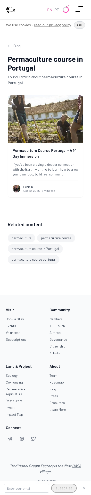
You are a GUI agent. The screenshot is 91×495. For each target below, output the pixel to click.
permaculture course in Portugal (35, 249)
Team (54, 375)
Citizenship (58, 346)
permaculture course (56, 238)
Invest (10, 407)
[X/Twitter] (33, 438)
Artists (55, 353)
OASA (76, 465)
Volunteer (13, 332)
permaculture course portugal (34, 259)
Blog (53, 389)
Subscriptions (16, 339)
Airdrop (55, 332)
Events (11, 326)
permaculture (21, 238)
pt (56, 9)
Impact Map (14, 414)
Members (56, 319)
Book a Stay (15, 319)
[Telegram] (10, 438)
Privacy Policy (45, 481)
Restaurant (14, 401)
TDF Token (57, 326)
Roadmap (57, 382)
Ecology (11, 375)
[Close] (84, 488)
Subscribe (64, 488)
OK (79, 25)
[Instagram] (21, 438)
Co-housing (14, 382)
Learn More (58, 409)
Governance (58, 339)
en (49, 9)
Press (54, 396)
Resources (57, 403)
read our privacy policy (52, 25)
